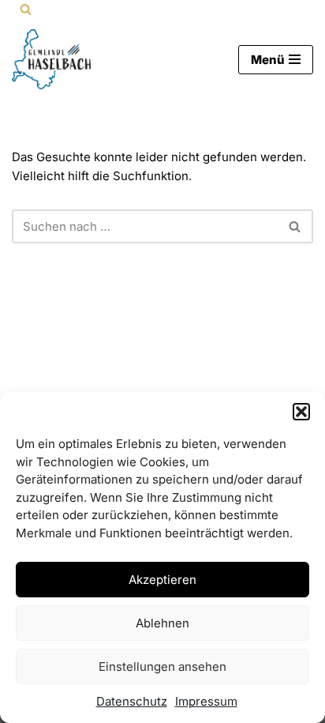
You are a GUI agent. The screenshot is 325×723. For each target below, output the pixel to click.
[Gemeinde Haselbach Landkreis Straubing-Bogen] (51, 59)
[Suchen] (26, 9)
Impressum (206, 701)
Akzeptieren (162, 579)
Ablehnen (162, 623)
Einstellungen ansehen (162, 666)
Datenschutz (131, 701)
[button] (301, 412)
